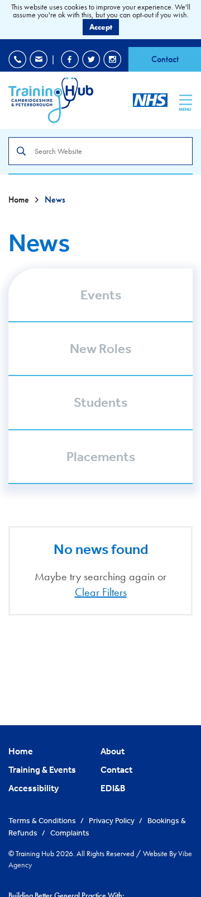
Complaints (69, 833)
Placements (100, 456)
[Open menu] (186, 99)
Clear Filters (101, 592)
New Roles (100, 348)
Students (100, 402)
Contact (165, 59)
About (112, 751)
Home (19, 199)
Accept (100, 27)
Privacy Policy (112, 820)
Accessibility (33, 787)
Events (100, 295)
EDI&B (113, 787)
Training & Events (42, 769)
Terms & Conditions (43, 820)
